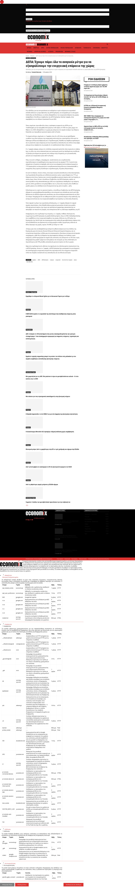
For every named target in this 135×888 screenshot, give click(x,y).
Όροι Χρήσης (75, 559)
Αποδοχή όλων (21, 884)
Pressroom (59, 51)
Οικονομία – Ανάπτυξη (100, 48)
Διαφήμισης (8, 624)
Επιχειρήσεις (29, 329)
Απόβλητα (78, 48)
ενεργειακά (58, 259)
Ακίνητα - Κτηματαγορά (31, 292)
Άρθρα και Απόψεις (40, 51)
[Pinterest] (47, 271)
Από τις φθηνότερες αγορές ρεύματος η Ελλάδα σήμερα (42, 484)
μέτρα (75, 259)
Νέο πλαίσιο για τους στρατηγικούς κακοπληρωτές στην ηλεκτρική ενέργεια (48, 396)
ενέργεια (52, 259)
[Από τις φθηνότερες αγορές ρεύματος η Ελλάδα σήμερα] (53, 475)
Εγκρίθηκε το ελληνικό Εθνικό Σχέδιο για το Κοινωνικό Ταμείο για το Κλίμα (48, 296)
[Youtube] (32, 520)
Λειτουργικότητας (10, 863)
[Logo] (31, 45)
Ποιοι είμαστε (60, 559)
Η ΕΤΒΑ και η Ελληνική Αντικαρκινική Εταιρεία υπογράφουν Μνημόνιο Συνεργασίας (95, 107)
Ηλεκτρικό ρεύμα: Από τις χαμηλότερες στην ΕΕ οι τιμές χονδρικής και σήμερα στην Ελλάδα (52, 449)
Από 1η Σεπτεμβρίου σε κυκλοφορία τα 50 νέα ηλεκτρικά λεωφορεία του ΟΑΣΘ (49, 467)
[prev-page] (26, 505)
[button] (107, 44)
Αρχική (29, 48)
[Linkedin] (58, 271)
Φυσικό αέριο (33, 58)
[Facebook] (40, 271)
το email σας (29, 29)
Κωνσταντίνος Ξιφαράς (67, 259)
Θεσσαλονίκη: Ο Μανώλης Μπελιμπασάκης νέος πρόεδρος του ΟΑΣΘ (96, 137)
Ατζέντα (50, 51)
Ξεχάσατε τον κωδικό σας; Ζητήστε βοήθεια (39, 21)
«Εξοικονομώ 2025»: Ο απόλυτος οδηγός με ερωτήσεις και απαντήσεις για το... (66, 550)
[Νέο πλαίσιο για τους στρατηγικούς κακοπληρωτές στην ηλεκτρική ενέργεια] (53, 387)
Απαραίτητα (8, 575)
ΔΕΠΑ (39, 259)
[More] (69, 271)
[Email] (61, 271)
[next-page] (27, 505)
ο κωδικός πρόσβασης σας (34, 17)
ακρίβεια (34, 259)
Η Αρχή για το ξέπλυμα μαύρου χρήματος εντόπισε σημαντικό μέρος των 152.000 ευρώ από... (96, 86)
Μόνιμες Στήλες (70, 51)
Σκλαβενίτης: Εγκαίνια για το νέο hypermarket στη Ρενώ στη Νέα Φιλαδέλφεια (66, 521)
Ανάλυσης (8, 829)
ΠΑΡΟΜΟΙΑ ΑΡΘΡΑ (30, 279)
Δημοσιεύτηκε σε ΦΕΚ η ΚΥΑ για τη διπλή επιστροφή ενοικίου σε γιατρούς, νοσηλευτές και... (96, 128)
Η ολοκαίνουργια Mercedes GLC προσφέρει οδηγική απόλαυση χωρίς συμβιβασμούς (50, 431)
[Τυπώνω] (65, 271)
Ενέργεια (36, 48)
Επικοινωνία (67, 559)
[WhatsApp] (51, 271)
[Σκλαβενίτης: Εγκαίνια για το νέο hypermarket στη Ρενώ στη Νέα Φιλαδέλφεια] (67, 516)
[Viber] (54, 271)
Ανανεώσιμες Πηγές (30, 372)
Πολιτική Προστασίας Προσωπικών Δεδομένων (98, 559)
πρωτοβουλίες (29, 261)
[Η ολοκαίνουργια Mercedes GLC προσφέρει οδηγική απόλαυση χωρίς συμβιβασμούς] (53, 422)
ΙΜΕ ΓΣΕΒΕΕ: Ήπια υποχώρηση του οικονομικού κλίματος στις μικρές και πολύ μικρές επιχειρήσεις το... (96, 117)
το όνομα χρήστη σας (32, 12)
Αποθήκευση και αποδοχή (73, 884)
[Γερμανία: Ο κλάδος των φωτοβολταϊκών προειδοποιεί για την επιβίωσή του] (53, 493)
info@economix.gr (39, 518)
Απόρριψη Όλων (7, 884)
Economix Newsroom (36, 72)
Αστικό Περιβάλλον (52, 48)
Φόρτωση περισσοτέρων (91, 147)
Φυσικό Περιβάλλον (67, 48)
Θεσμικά (29, 51)
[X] (43, 271)
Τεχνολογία (87, 48)
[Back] (26, 4)
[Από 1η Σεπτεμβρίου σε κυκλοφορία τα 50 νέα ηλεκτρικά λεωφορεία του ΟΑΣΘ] (53, 458)
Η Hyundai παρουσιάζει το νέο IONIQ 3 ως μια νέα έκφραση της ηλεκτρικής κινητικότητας (52, 414)
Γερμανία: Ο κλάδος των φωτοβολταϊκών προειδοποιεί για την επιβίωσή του (48, 502)
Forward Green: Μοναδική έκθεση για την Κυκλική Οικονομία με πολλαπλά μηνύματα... (66, 536)
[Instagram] (27, 520)
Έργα (42, 48)
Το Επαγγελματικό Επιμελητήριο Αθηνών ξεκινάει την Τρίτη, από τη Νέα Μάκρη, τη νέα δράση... (96, 97)
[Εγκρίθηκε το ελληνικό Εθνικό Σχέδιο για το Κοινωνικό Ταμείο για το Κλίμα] (53, 287)
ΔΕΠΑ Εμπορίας (45, 259)
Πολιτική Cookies (83, 559)
